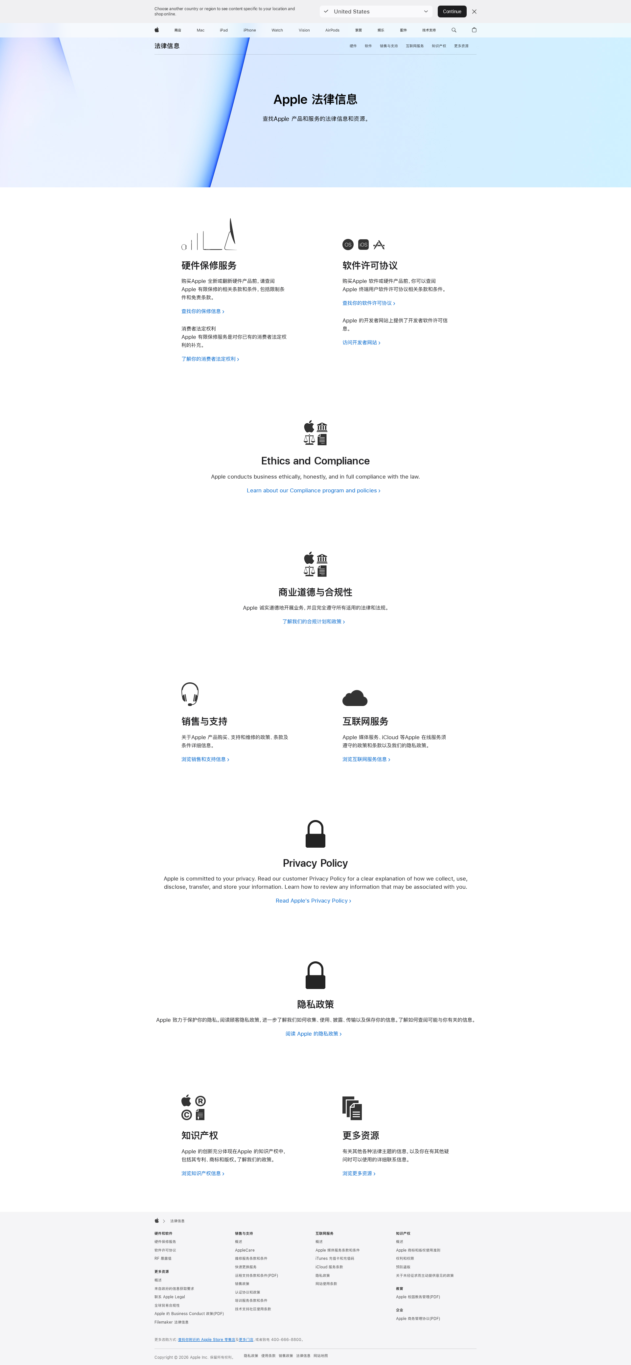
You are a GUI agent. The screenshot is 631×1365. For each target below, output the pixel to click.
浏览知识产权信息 (201, 1173)
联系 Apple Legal (169, 1297)
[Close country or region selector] (474, 11)
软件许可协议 (165, 1250)
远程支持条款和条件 (251, 1276)
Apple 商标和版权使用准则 (418, 1250)
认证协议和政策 (247, 1292)
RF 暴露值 (163, 1258)
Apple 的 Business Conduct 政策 (183, 1314)
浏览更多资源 (357, 1173)
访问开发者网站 (359, 342)
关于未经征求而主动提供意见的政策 (425, 1276)
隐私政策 (323, 1276)
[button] (376, 11)
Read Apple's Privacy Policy (312, 900)
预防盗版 (403, 1267)
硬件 (353, 46)
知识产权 (439, 46)
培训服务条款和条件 (251, 1301)
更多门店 (246, 1340)
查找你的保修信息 (201, 311)
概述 (158, 1280)
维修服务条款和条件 (251, 1258)
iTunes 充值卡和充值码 (335, 1258)
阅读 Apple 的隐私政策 (312, 1033)
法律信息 (167, 45)
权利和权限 (405, 1258)
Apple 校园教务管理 (413, 1297)
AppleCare (245, 1250)
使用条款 (268, 1356)
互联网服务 (415, 46)
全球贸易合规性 (167, 1305)
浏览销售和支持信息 (203, 759)
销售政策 (242, 1284)
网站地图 (321, 1356)
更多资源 (461, 46)
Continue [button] (452, 11)
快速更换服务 (246, 1267)
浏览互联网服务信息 (364, 759)
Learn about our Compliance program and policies (312, 490)
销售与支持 (389, 46)
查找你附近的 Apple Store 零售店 (206, 1340)
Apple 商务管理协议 (413, 1319)
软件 (368, 46)
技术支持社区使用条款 (253, 1309)
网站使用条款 (326, 1284)
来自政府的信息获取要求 (174, 1289)
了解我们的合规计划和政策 (311, 621)
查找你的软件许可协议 (367, 303)
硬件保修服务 (165, 1242)
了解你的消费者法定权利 (208, 359)
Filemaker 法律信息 (171, 1322)
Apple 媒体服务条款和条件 (338, 1250)
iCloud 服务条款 (329, 1267)
